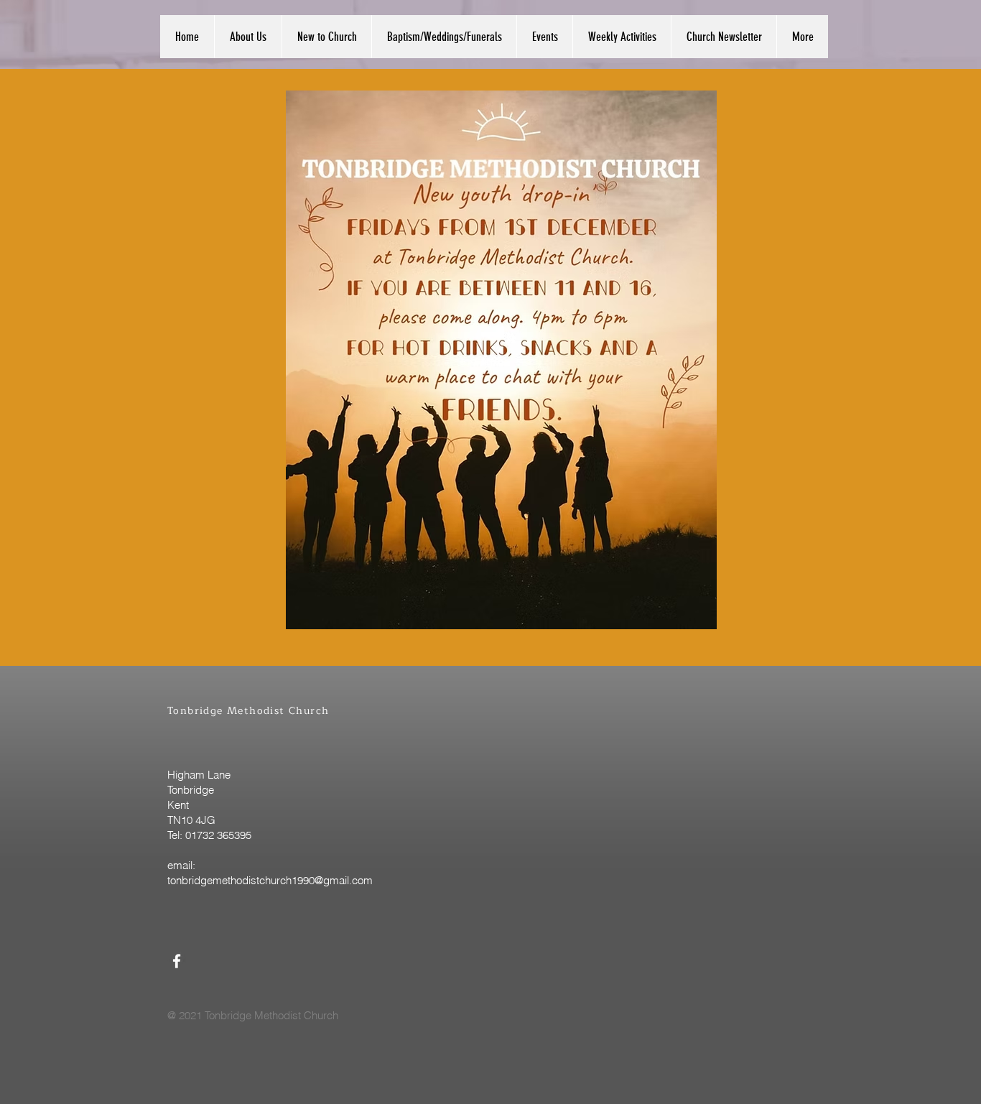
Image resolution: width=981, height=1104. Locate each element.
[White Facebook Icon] (176, 961)
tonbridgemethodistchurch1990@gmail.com (270, 880)
